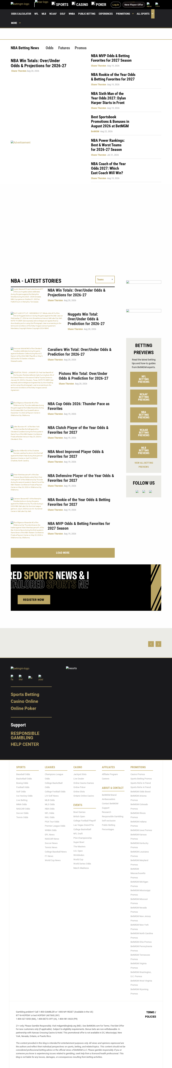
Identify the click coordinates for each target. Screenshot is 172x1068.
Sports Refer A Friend (141, 783)
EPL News (50, 834)
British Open (79, 816)
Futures (64, 48)
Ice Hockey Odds (24, 796)
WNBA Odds (51, 830)
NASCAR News (52, 839)
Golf (62, 13)
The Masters (79, 846)
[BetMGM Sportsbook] (23, 4)
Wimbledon (78, 855)
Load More (63, 552)
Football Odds (22, 787)
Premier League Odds (55, 826)
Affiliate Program (110, 774)
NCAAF (53, 13)
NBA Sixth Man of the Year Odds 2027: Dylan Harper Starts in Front (108, 98)
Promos (81, 48)
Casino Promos (138, 774)
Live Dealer (78, 778)
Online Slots (79, 791)
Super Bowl (78, 842)
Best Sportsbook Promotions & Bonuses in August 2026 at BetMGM (110, 121)
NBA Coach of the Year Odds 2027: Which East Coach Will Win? (108, 168)
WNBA (72, 13)
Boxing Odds (22, 783)
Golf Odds (21, 791)
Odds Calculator (21, 13)
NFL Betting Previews (143, 379)
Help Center (25, 744)
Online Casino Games (83, 783)
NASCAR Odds (23, 808)
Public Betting (86, 13)
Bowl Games (79, 812)
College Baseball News (56, 851)
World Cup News (53, 860)
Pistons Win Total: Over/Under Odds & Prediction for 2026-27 (83, 376)
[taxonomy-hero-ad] (47, 161)
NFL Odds (49, 813)
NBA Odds (50, 808)
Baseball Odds (23, 774)
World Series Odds (82, 864)
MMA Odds (21, 804)
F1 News (49, 856)
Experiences (106, 13)
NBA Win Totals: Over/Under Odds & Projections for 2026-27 (76, 292)
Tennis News (51, 847)
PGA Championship (82, 838)
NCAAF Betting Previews (143, 397)
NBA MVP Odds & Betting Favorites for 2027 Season (111, 58)
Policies (150, 1016)
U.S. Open (78, 851)
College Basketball (82, 829)
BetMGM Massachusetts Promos (138, 873)
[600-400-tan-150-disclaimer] (143, 320)
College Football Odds (55, 791)
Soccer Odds (22, 813)
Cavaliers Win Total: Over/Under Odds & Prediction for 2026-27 (80, 352)
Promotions (123, 13)
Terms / (151, 1012)
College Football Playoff (84, 821)
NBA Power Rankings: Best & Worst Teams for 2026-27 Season (108, 145)
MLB (44, 13)
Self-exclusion (109, 821)
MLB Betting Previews (143, 450)
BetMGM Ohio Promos (141, 942)
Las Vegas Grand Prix (83, 825)
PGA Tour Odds (52, 821)
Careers (105, 778)
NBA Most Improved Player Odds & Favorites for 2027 (76, 454)
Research (106, 812)
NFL (36, 13)
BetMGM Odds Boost (140, 791)
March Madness (81, 868)
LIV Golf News (52, 796)
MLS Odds (50, 804)
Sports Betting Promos (141, 778)
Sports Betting (25, 694)
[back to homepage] (41, 4)
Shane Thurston (18, 71)
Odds (49, 48)
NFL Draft (78, 833)
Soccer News (51, 843)
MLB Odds (50, 800)
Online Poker (23, 708)
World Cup (78, 859)
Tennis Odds (22, 817)
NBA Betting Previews (143, 415)
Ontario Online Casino (83, 796)
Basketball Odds (24, 778)
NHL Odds (50, 817)
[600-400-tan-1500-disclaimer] (143, 291)
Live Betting (21, 800)
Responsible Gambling (25, 735)
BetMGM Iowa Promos (141, 830)
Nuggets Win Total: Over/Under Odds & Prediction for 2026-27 (86, 319)
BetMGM (95, 131)
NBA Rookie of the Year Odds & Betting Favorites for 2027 (113, 76)
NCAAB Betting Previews (143, 432)
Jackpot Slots (80, 774)
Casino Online (24, 701)
